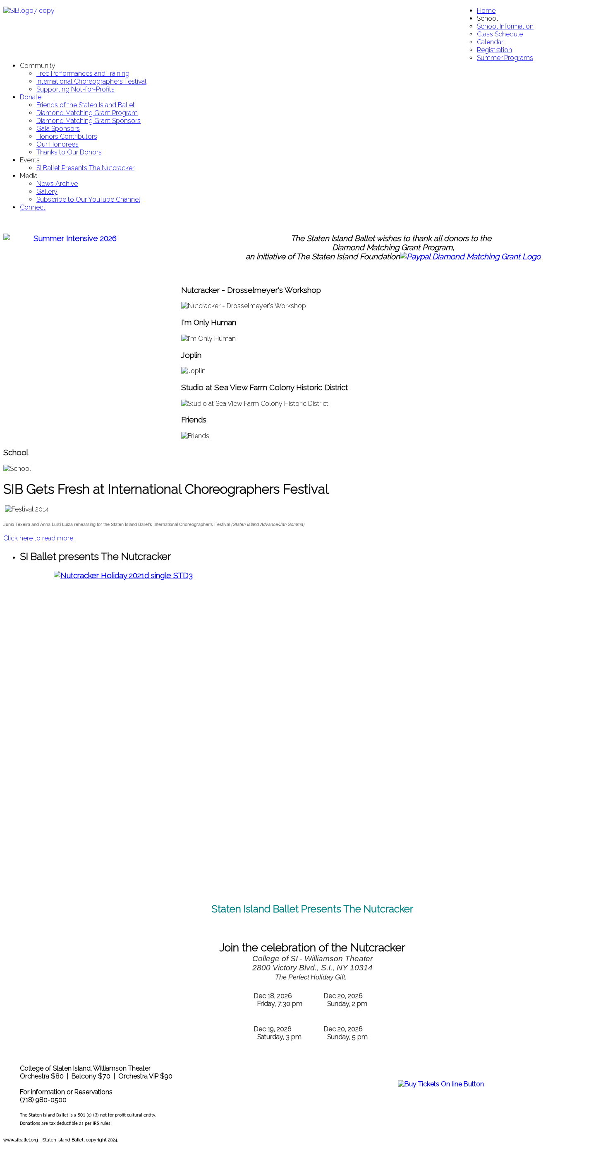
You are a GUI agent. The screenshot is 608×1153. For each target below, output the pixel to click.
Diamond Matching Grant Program (87, 113)
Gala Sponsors (58, 129)
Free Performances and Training (82, 73)
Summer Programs (505, 58)
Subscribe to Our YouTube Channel (88, 199)
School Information (505, 26)
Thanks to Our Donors (69, 152)
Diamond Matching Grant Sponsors (88, 121)
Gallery (46, 191)
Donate (30, 97)
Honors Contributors (66, 136)
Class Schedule (500, 34)
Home (486, 10)
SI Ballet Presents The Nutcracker (85, 168)
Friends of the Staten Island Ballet (85, 105)
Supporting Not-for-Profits (75, 89)
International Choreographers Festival (91, 81)
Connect (32, 207)
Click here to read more (38, 538)
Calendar (490, 42)
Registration (494, 50)
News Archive (57, 184)
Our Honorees (57, 144)
